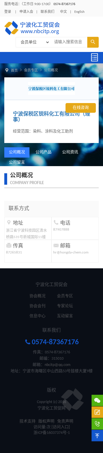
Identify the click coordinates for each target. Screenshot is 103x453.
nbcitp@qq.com (57, 365)
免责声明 (65, 421)
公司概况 (51, 70)
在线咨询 (81, 108)
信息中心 (37, 316)
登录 (7, 12)
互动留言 (65, 316)
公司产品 (43, 152)
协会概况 (37, 296)
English (79, 12)
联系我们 (47, 12)
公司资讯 (70, 152)
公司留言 (17, 162)
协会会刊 (37, 306)
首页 (14, 71)
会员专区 (31, 70)
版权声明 (46, 421)
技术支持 (27, 421)
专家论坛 (65, 306)
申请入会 (26, 12)
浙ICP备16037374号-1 (51, 433)
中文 (63, 12)
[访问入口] (61, 427)
